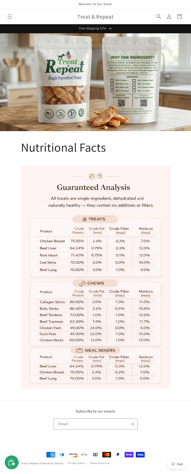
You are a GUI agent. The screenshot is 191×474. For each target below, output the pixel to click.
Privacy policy (76, 463)
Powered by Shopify (52, 463)
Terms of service (99, 463)
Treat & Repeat (30, 463)
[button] (10, 16)
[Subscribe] (132, 424)
